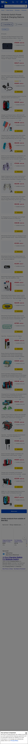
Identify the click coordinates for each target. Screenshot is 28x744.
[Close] (26, 733)
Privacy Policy (14, 740)
